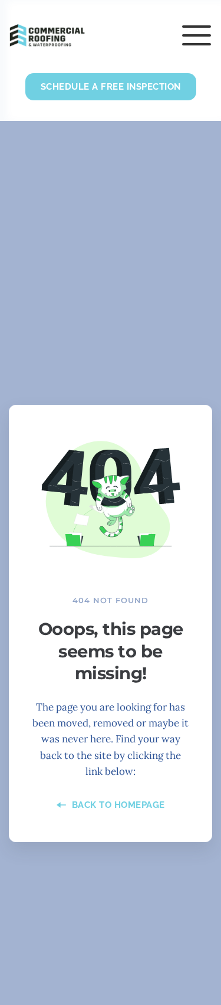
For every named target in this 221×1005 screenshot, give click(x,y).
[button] (196, 35)
